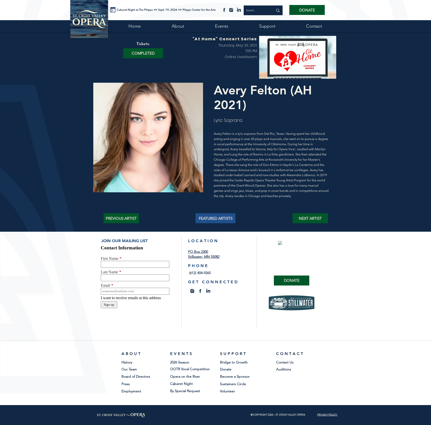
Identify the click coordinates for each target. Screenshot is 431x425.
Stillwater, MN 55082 (203, 256)
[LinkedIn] (238, 9)
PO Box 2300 (198, 251)
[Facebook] (224, 9)
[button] (143, 53)
